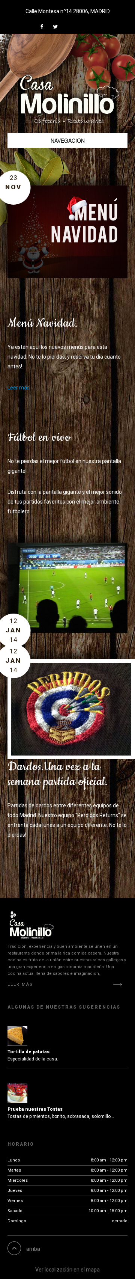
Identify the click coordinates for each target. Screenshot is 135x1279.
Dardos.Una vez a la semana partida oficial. (58, 774)
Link (44, 26)
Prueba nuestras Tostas (35, 1109)
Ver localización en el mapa (67, 1270)
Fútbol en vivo (39, 437)
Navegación (68, 140)
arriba (33, 1249)
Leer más (19, 388)
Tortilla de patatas (29, 1051)
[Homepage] (69, 90)
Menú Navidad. (43, 323)
